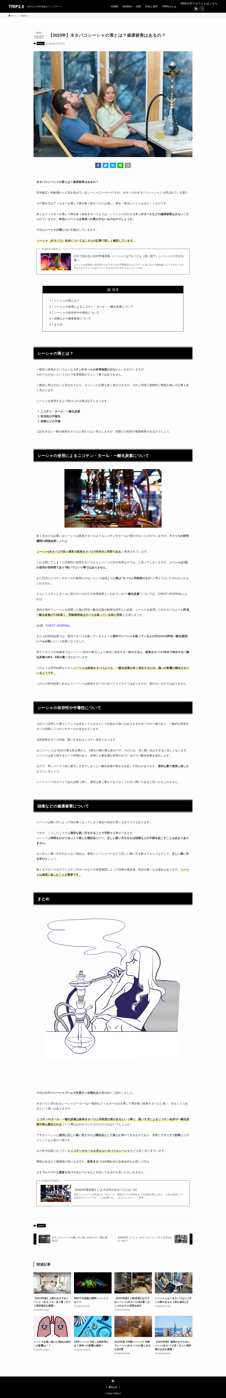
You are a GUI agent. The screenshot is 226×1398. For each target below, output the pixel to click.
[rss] (196, 8)
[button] (98, 165)
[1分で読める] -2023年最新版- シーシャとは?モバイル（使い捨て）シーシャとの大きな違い (129, 258)
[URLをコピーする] (128, 165)
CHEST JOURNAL (58, 625)
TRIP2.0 (16, 6)
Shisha (40, 43)
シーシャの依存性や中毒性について (76, 312)
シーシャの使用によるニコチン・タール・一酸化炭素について (93, 306)
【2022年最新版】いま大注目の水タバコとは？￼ (105, 1190)
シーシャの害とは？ (66, 300)
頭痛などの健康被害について (72, 318)
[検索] (202, 8)
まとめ (58, 324)
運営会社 (113, 1387)
